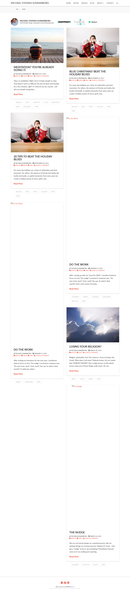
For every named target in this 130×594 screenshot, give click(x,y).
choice (82, 379)
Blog (92, 3)
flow (46, 102)
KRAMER (70, 586)
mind (18, 106)
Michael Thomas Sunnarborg (30, 3)
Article (18, 76)
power (91, 379)
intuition (86, 564)
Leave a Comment (42, 76)
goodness (75, 564)
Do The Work (23, 349)
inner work (107, 297)
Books (76, 3)
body (27, 102)
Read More (18, 94)
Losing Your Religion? (85, 346)
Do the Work (79, 264)
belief (74, 379)
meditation (55, 102)
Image (25, 76)
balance (19, 102)
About (99, 3)
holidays (100, 106)
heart (91, 106)
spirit (37, 106)
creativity (36, 102)
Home (68, 3)
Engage (85, 3)
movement (27, 106)
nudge (95, 564)
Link (31, 76)
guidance (95, 297)
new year (75, 301)
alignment (75, 297)
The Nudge (77, 532)
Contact (110, 3)
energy (85, 297)
